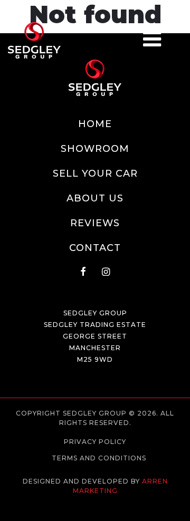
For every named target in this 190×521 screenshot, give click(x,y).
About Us (95, 198)
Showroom (95, 149)
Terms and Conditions (99, 458)
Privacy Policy (95, 442)
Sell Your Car (95, 173)
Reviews (95, 223)
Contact (95, 248)
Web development (95, 500)
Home (95, 124)
